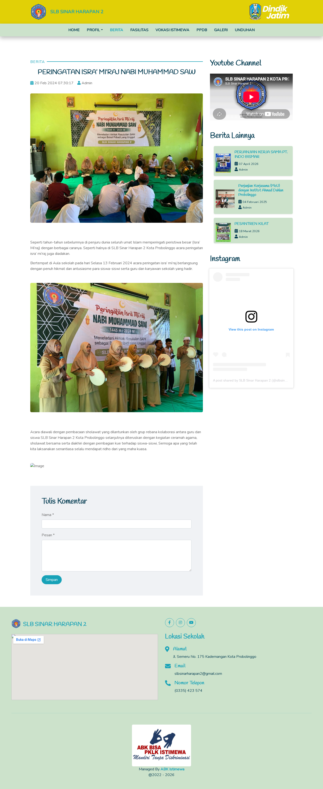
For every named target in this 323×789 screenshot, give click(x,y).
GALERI (221, 30)
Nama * (48, 514)
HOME (74, 30)
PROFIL (93, 30)
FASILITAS (139, 30)
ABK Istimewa (172, 769)
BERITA (116, 30)
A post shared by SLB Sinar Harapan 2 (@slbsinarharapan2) (258, 380)
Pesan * (48, 535)
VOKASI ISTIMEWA (172, 30)
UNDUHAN (245, 30)
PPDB (201, 30)
